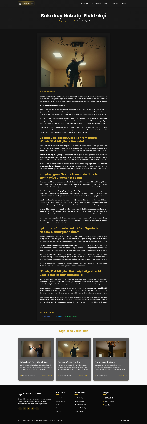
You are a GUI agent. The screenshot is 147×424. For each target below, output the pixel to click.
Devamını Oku (46, 376)
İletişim (124, 3)
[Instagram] (24, 408)
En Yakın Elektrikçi (80, 404)
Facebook (46, 317)
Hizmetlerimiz (96, 3)
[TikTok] (37, 408)
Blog (105, 3)
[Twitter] (28, 408)
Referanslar (115, 3)
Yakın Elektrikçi (79, 401)
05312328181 (109, 398)
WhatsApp (73, 317)
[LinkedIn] (33, 408)
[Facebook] (20, 408)
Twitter (59, 317)
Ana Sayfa (84, 3)
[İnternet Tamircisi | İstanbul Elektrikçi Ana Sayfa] (26, 3)
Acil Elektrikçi (79, 398)
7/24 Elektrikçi (79, 411)
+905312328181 (109, 401)
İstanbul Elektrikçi (80, 408)
